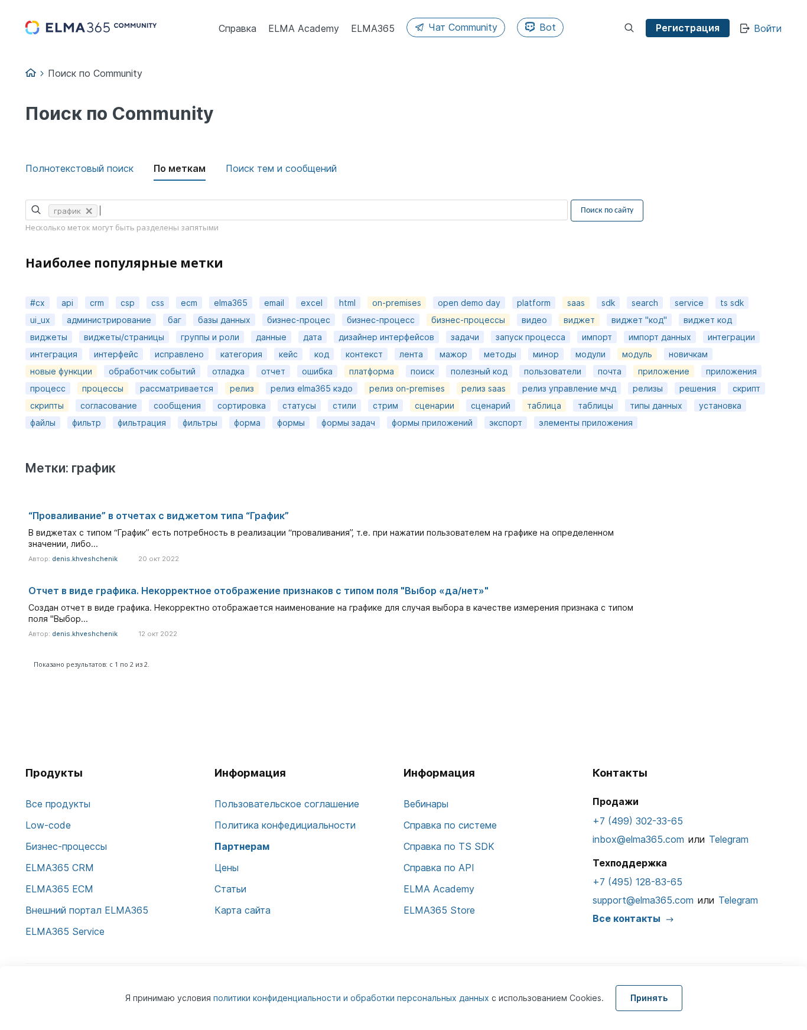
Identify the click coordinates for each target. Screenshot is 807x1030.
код (321, 354)
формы (291, 423)
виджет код (708, 320)
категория (241, 354)
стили (344, 405)
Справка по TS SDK (448, 846)
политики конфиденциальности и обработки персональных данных (352, 998)
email (274, 303)
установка (720, 405)
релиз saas (483, 388)
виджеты (48, 337)
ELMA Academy (438, 889)
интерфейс (116, 354)
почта (609, 371)
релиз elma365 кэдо (312, 388)
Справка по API (438, 867)
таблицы (595, 405)
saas (576, 303)
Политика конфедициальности (285, 825)
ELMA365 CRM (59, 867)
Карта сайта (242, 910)
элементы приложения (586, 423)
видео (534, 320)
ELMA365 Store (439, 910)
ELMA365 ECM (59, 889)
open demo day (469, 303)
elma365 (231, 303)
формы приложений (432, 423)
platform (534, 303)
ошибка (317, 371)
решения (697, 388)
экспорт (505, 423)
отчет (273, 371)
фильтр (86, 423)
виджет (579, 320)
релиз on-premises (407, 388)
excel (312, 303)
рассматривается (176, 388)
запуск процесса (530, 337)
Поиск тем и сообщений (281, 168)
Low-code (48, 825)
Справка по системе (450, 825)
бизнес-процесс (381, 320)
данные (271, 337)
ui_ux (40, 320)
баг (174, 320)
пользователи (552, 371)
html (347, 303)
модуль (637, 354)
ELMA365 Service (65, 931)
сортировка (241, 405)
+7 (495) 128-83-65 (637, 882)
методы (500, 354)
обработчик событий (152, 371)
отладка (228, 371)
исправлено (179, 354)
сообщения (177, 405)
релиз (242, 388)
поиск (422, 371)
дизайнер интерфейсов (386, 337)
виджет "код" (639, 320)
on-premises (396, 303)
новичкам (688, 354)
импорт (597, 337)
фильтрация (142, 423)
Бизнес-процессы (66, 846)
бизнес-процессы (468, 320)
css (157, 303)
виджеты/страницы (124, 337)
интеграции (731, 337)
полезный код (479, 371)
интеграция (53, 354)
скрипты (47, 405)
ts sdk (732, 303)
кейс (288, 354)
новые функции (61, 371)
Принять (649, 998)
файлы (43, 423)
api (67, 303)
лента (411, 354)
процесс (48, 388)
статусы (299, 405)
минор (546, 354)
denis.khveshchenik (85, 559)
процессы (102, 388)
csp (128, 303)
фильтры (200, 423)
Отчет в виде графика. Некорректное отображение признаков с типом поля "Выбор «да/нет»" (258, 591)
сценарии (434, 405)
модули (590, 354)
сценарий (490, 405)
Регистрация (688, 28)
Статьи (230, 889)
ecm (189, 303)
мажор (453, 354)
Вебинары (425, 804)
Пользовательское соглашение (286, 804)
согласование (108, 405)
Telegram (729, 839)
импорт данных (660, 337)
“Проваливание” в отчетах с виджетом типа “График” (158, 515)
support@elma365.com (643, 900)
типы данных (656, 405)
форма (247, 423)
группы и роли (210, 337)
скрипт (746, 388)
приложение (663, 371)
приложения (731, 371)
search (645, 303)
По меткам (180, 168)
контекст (364, 354)
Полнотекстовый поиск (79, 168)
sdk (608, 303)
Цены (226, 867)
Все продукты (57, 804)
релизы (648, 388)
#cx (37, 303)
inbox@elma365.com (638, 839)
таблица (544, 405)
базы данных (224, 320)
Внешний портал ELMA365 (86, 910)
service (689, 303)
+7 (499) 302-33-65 (638, 821)
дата (312, 337)
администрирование (109, 320)
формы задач (348, 423)
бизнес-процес (298, 320)
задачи (465, 337)
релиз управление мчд (569, 388)
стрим (385, 405)
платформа (371, 371)
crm (97, 303)
